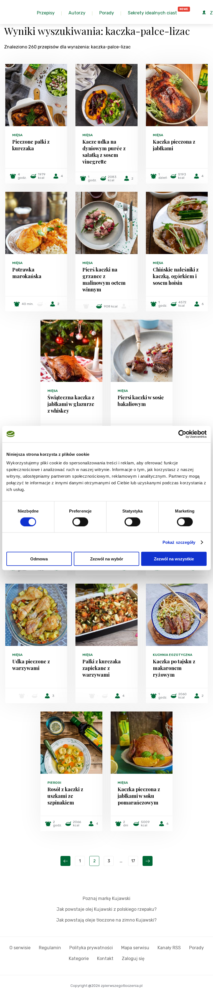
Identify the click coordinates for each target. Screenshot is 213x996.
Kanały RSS (169, 947)
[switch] (80, 521)
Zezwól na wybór (106, 559)
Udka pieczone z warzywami (31, 664)
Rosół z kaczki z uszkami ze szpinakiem (65, 796)
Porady (196, 947)
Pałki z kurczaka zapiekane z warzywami (101, 668)
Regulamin (50, 947)
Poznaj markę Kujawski (106, 898)
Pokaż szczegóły (179, 542)
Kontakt (105, 958)
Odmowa (39, 559)
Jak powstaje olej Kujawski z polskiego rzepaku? (107, 909)
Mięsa (17, 135)
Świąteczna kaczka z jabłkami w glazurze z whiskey (70, 404)
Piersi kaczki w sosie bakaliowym (141, 400)
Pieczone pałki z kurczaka (31, 145)
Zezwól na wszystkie (174, 559)
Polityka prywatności (91, 947)
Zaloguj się (133, 958)
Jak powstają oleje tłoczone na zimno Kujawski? (106, 920)
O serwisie (20, 947)
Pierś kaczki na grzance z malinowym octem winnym (104, 279)
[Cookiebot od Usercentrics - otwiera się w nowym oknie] (182, 434)
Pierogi (54, 783)
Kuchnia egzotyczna (172, 655)
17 (133, 861)
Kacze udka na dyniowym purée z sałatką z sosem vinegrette (104, 151)
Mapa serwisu (135, 947)
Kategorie (79, 958)
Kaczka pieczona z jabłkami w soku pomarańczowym (139, 796)
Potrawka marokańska (26, 273)
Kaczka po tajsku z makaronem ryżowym (174, 668)
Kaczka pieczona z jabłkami (174, 145)
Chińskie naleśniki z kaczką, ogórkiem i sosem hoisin (176, 276)
